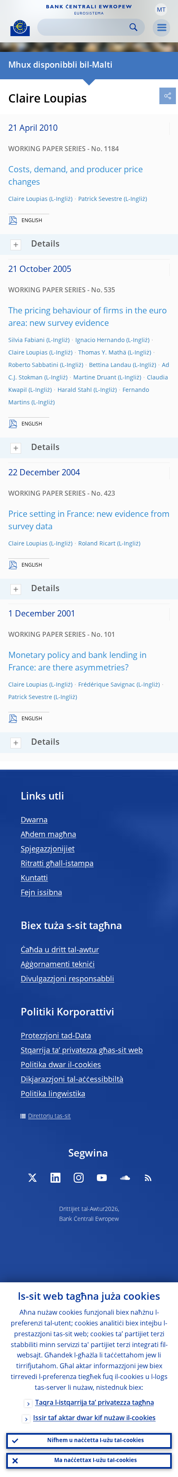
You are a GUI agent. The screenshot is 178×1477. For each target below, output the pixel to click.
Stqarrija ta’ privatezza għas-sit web (82, 1050)
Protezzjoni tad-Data (56, 1036)
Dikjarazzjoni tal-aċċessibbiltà (72, 1079)
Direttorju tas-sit (49, 1116)
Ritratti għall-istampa (57, 864)
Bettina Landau (110, 365)
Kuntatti (34, 878)
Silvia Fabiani (26, 340)
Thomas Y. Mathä (102, 353)
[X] (32, 1178)
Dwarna (34, 820)
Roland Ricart (96, 544)
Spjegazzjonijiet (48, 849)
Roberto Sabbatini (33, 365)
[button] (161, 9)
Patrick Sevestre (100, 199)
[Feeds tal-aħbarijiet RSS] (148, 1178)
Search (133, 27)
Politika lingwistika (53, 1094)
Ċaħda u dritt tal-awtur (60, 950)
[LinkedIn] (55, 1178)
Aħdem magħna (48, 835)
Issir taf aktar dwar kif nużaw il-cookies (94, 1418)
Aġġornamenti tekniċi (58, 964)
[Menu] (161, 28)
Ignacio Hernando (100, 340)
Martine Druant (94, 378)
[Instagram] (79, 1178)
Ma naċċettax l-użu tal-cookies (95, 1460)
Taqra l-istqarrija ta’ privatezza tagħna (94, 1403)
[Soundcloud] (125, 1178)
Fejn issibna (41, 893)
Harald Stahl (75, 390)
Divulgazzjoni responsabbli (67, 979)
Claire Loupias (28, 199)
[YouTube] (102, 1178)
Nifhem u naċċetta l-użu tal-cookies (95, 1440)
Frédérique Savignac (106, 685)
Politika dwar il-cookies (61, 1065)
